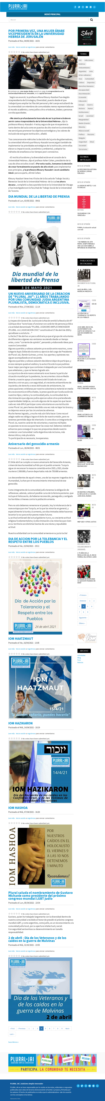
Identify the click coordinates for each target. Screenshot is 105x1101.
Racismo (91, 134)
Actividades (81, 655)
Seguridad (83, 142)
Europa (81, 105)
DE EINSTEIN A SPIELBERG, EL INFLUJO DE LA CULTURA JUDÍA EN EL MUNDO (86, 494)
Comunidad (89, 79)
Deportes (91, 82)
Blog (79, 658)
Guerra (90, 105)
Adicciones (89, 60)
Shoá (92, 142)
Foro (79, 660)
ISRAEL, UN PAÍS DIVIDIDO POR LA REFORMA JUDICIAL (86, 388)
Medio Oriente (84, 123)
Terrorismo (83, 149)
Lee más (11, 47)
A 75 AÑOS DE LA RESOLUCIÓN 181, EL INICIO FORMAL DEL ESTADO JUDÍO (87, 555)
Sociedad (82, 145)
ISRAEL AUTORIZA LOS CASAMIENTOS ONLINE (85, 415)
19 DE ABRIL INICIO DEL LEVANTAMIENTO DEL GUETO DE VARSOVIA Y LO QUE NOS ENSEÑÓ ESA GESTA (86, 331)
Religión (82, 138)
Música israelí (84, 131)
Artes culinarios (85, 75)
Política (81, 134)
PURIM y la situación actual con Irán (86, 228)
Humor (90, 108)
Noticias (80, 662)
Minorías (82, 127)
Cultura (81, 82)
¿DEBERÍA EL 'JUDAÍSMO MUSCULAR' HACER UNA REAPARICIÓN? (85, 464)
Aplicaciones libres (15, 1098)
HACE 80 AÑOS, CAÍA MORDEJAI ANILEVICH (84, 290)
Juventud (89, 116)
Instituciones (84, 112)
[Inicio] (30, 7)
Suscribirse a (13, 1042)
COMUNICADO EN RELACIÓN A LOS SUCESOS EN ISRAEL (86, 359)
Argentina (82, 71)
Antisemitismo (84, 67)
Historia (82, 108)
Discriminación (84, 93)
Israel (81, 116)
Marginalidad (83, 119)
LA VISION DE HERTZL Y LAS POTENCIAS (86, 186)
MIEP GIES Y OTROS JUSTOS (86, 522)
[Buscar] (91, 20)
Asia (80, 79)
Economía (82, 97)
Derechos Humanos (86, 86)
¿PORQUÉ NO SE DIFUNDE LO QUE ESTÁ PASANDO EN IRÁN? (86, 581)
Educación (83, 101)
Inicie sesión (20, 47)
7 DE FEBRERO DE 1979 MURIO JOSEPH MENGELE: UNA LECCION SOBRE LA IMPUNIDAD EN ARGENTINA (86, 245)
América (82, 64)
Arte (91, 71)
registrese (31, 47)
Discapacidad (84, 90)
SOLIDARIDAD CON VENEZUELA (83, 214)
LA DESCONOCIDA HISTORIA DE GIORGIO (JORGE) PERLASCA (87, 171)
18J (80, 60)
